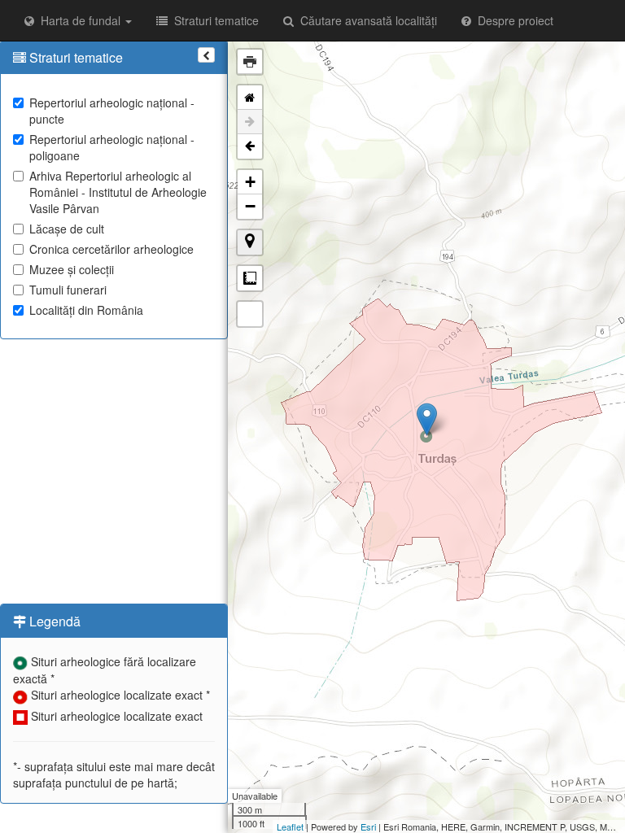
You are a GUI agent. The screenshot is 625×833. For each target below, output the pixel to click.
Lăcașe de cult (66, 228)
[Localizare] (250, 242)
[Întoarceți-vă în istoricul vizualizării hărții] (250, 146)
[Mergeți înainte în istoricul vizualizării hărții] (250, 122)
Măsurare (250, 278)
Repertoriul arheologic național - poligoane (111, 147)
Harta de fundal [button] (79, 20)
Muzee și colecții (71, 269)
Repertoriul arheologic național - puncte (111, 110)
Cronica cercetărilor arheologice (111, 249)
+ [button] (250, 182)
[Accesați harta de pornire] (250, 97)
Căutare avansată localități (365, 20)
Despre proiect (512, 20)
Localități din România (86, 310)
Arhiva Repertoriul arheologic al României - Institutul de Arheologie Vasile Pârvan (118, 192)
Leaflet (290, 826)
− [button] (250, 206)
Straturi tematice (213, 20)
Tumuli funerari (68, 289)
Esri (368, 826)
